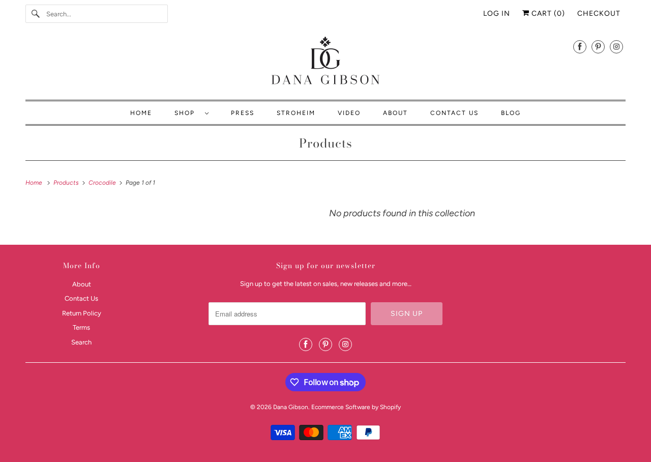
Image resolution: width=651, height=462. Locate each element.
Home (141, 113)
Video (349, 113)
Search (81, 342)
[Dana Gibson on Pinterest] (598, 46)
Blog (511, 113)
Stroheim (296, 113)
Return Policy (81, 313)
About (395, 113)
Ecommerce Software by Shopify (356, 407)
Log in (496, 13)
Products (325, 143)
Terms (81, 327)
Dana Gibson (290, 407)
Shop (187, 113)
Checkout (598, 13)
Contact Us (454, 113)
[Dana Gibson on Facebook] (579, 46)
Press (242, 113)
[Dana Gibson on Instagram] (616, 46)
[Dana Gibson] (325, 62)
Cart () (547, 13)
